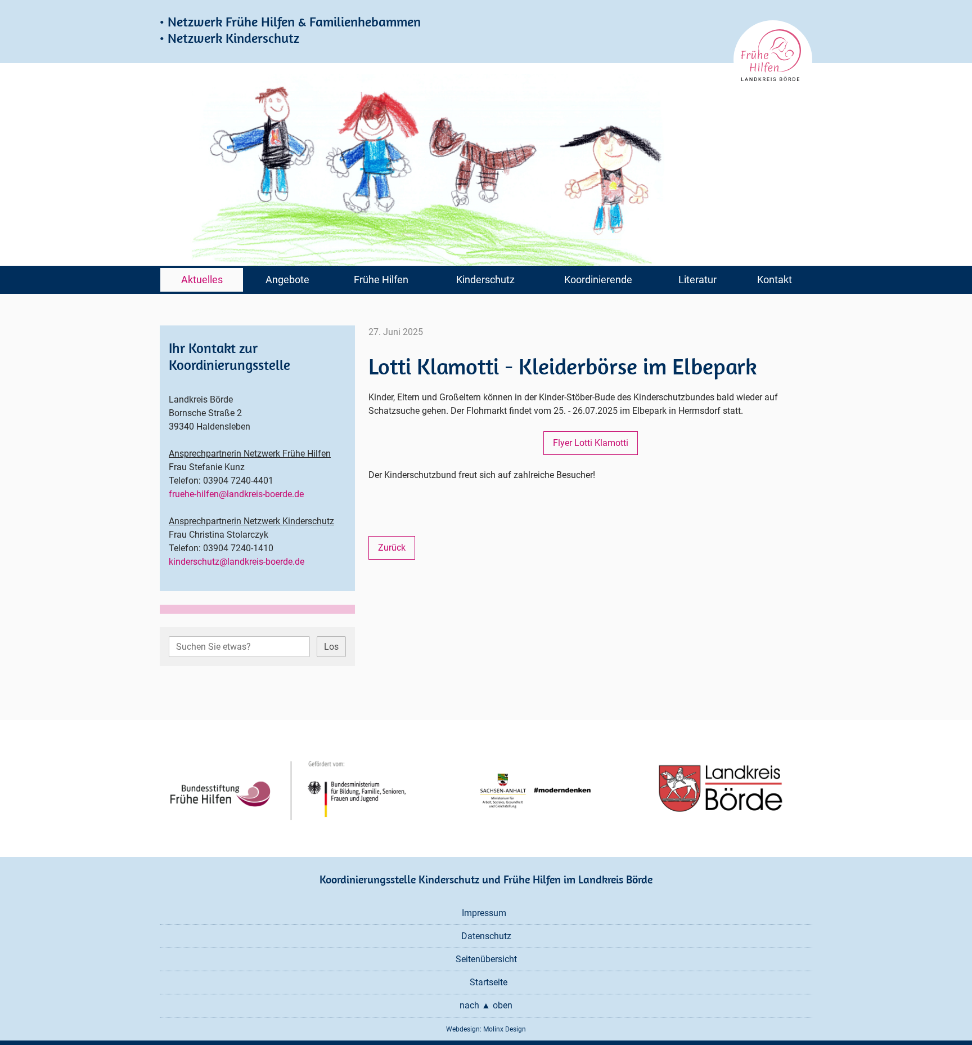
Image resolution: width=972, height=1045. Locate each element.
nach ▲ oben (486, 1005)
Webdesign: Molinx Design (486, 1029)
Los (331, 646)
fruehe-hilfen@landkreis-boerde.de (236, 494)
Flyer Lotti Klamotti (590, 442)
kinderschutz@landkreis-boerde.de (236, 561)
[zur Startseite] (773, 59)
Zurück (392, 547)
